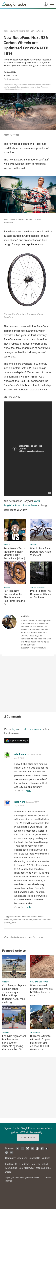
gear (13, 922)
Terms (48, 1177)
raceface (8, 919)
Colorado (6, 1032)
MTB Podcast (22, 1164)
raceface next (39, 919)
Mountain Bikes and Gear (19, 31)
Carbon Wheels (37, 31)
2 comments (13, 79)
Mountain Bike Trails (39, 982)
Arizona (5, 982)
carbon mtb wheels (21, 916)
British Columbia (37, 587)
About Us (22, 1158)
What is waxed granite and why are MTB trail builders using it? (41, 990)
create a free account (31, 729)
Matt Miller (11, 72)
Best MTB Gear (26, 1167)
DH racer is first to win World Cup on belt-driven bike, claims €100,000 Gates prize (40, 1042)
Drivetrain (35, 1032)
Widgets (46, 1158)
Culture (33, 544)
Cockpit (7, 587)
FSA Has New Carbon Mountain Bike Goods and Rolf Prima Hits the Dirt (14, 597)
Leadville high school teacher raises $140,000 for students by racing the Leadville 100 (14, 1042)
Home (6, 31)
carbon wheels (37, 916)
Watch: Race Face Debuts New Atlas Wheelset (40, 552)
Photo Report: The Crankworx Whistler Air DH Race (41, 594)
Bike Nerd (19, 801)
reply (28, 790)
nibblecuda (20, 754)
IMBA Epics (11, 1167)
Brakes (7, 544)
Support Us (34, 1158)
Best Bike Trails (39, 1164)
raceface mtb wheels (22, 919)
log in (15, 729)
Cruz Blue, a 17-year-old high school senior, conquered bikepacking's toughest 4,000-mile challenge (14, 994)
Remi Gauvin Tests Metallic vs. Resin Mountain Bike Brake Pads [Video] (14, 553)
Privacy (9, 1180)
